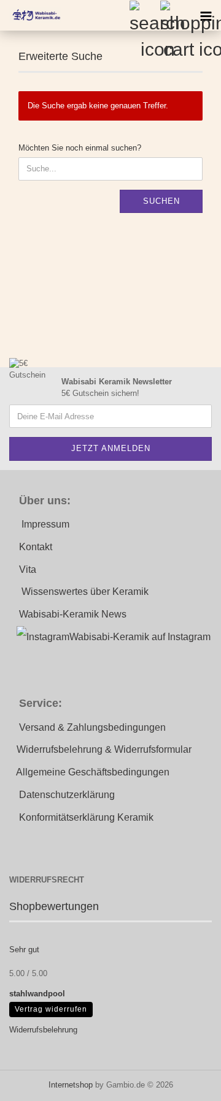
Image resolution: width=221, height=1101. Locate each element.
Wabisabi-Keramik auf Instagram (140, 637)
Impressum (45, 524)
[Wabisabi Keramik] (30, 15)
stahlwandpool (37, 993)
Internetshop (70, 1084)
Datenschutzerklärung (67, 794)
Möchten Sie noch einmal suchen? (79, 147)
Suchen (161, 201)
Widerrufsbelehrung (43, 1029)
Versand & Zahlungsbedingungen (92, 727)
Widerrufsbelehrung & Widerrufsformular (104, 749)
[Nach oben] (187, 1083)
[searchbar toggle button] (144, 15)
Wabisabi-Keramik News (72, 614)
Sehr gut (24, 949)
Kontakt (35, 547)
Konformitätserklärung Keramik (86, 817)
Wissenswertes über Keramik (85, 591)
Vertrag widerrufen (51, 1009)
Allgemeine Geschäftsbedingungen (92, 772)
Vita (27, 569)
